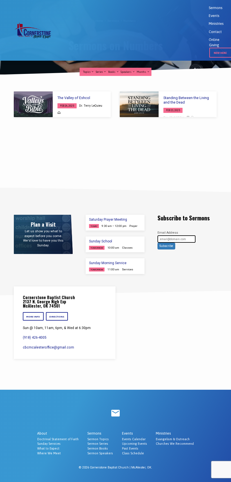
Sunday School (100, 241)
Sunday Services (49, 443)
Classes (127, 247)
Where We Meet (49, 453)
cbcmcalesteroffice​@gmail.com (48, 347)
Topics (87, 71)
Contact (215, 32)
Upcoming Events (134, 443)
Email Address (167, 233)
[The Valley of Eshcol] (33, 104)
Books (112, 71)
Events (214, 16)
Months (142, 71)
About (42, 433)
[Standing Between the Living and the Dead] (139, 104)
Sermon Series (97, 443)
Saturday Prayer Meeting (108, 220)
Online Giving (214, 42)
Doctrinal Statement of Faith (58, 439)
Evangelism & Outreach (173, 439)
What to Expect (48, 448)
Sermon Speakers (100, 453)
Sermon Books (97, 448)
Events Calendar (134, 439)
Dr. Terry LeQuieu (90, 106)
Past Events (130, 448)
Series (100, 71)
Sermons (215, 8)
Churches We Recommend (175, 443)
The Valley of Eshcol (73, 98)
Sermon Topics (98, 439)
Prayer (133, 225)
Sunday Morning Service (107, 263)
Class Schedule (133, 453)
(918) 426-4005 (34, 337)
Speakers (126, 71)
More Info (33, 316)
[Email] (115, 413)
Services (127, 269)
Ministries (216, 23)
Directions (56, 316)
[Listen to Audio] (59, 113)
